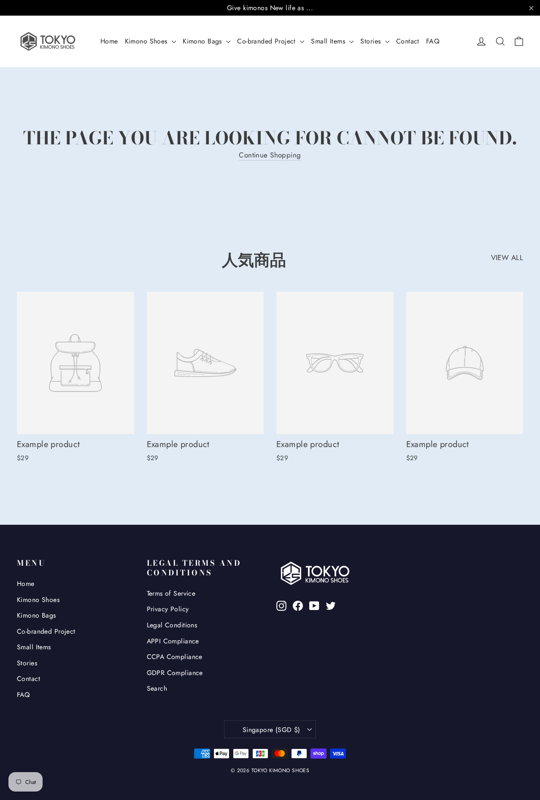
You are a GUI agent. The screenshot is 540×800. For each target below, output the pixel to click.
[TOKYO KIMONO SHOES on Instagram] (281, 605)
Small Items (329, 41)
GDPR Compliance (175, 673)
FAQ (433, 41)
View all (507, 257)
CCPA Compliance (174, 657)
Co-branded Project (267, 41)
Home (109, 41)
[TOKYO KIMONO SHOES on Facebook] (298, 605)
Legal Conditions (172, 625)
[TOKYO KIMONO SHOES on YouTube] (314, 605)
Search (157, 688)
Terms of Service (171, 593)
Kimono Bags (203, 41)
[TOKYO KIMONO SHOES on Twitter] (331, 605)
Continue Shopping (270, 155)
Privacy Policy (168, 609)
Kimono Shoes (147, 41)
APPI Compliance (173, 641)
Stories (371, 41)
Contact (407, 41)
